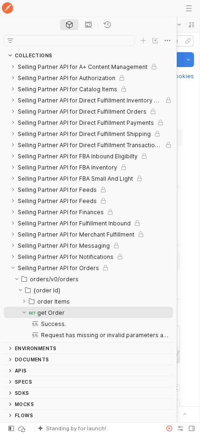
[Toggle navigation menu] (188, 8)
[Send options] (188, 59)
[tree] (88, 201)
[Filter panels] (10, 40)
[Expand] (13, 66)
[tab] (69, 24)
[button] (191, 25)
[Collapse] (13, 267)
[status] (22, 428)
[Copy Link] (187, 41)
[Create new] (143, 40)
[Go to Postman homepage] (7, 8)
